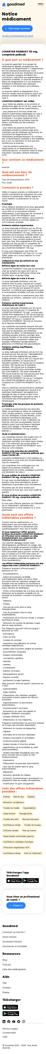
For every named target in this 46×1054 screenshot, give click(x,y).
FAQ (4, 983)
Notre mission (9, 937)
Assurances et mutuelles (14, 946)
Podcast (6, 964)
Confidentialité (9, 1032)
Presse (5, 992)
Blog (4, 960)
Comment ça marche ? (13, 932)
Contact (6, 987)
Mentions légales (10, 1028)
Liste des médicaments (14, 969)
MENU (41, 3)
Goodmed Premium (12, 941)
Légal (4, 1036)
